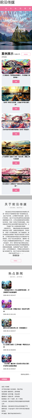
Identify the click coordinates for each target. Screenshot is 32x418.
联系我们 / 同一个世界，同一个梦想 (12, 399)
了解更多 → (16, 260)
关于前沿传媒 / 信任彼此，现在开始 (12, 389)
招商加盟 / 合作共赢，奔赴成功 (11, 394)
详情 (16, 81)
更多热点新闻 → (25, 374)
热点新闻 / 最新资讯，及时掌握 (11, 391)
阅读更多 (26, 54)
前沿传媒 (7, 2)
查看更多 (16, 255)
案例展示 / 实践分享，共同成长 (11, 396)
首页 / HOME (5, 386)
